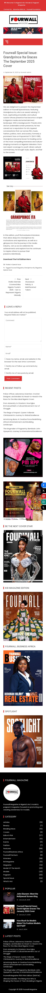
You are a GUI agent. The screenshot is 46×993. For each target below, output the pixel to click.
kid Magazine (8, 862)
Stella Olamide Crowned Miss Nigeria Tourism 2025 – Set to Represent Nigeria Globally (13, 287)
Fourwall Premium (10, 855)
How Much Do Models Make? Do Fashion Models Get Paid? (29, 923)
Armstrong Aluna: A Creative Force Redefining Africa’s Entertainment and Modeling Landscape (22, 422)
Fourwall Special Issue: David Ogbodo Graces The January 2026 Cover (28, 908)
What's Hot (8, 881)
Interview (7, 858)
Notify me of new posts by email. (20, 373)
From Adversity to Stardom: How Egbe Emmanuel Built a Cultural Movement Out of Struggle (21, 406)
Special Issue (16, 264)
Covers (6, 832)
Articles (6, 822)
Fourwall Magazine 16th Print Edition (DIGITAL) (21, 975)
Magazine (38, 268)
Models (6, 871)
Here (28, 259)
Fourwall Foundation (34, 9)
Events (6, 842)
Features (7, 848)
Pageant (7, 875)
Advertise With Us (19, 9)
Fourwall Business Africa (13, 852)
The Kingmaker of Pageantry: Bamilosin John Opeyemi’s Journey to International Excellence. (22, 971)
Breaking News (9, 829)
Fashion (6, 845)
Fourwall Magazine (17, 268)
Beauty (6, 825)
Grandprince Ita (29, 268)
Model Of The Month (11, 868)
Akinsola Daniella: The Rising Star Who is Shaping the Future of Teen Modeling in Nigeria (22, 980)
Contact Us (8, 9)
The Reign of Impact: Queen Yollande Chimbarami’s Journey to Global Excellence (21, 958)
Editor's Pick (8, 835)
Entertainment (9, 839)
